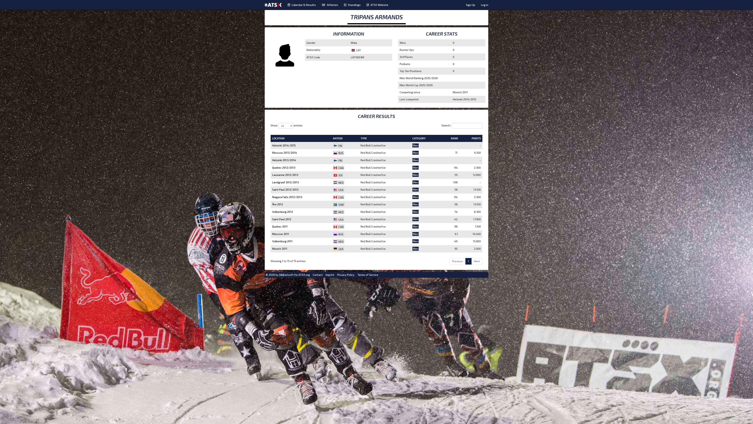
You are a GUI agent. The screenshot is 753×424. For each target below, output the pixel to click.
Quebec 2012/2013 (283, 167)
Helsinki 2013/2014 (284, 160)
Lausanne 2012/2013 (285, 174)
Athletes (332, 4)
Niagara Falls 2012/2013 (287, 197)
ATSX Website (379, 4)
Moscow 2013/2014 (284, 152)
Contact (318, 274)
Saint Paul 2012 (281, 219)
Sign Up (470, 4)
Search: (446, 125)
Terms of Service (367, 274)
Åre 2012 (277, 204)
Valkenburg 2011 (282, 241)
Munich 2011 (279, 248)
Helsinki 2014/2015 (284, 145)
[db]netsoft (286, 274)
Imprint (330, 274)
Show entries (287, 125)
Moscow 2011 (280, 234)
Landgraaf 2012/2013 (285, 182)
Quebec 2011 (280, 226)
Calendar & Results (304, 4)
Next (477, 261)
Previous (457, 261)
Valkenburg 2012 (282, 211)
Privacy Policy (346, 274)
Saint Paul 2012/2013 (285, 189)
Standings (354, 4)
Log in (484, 4)
